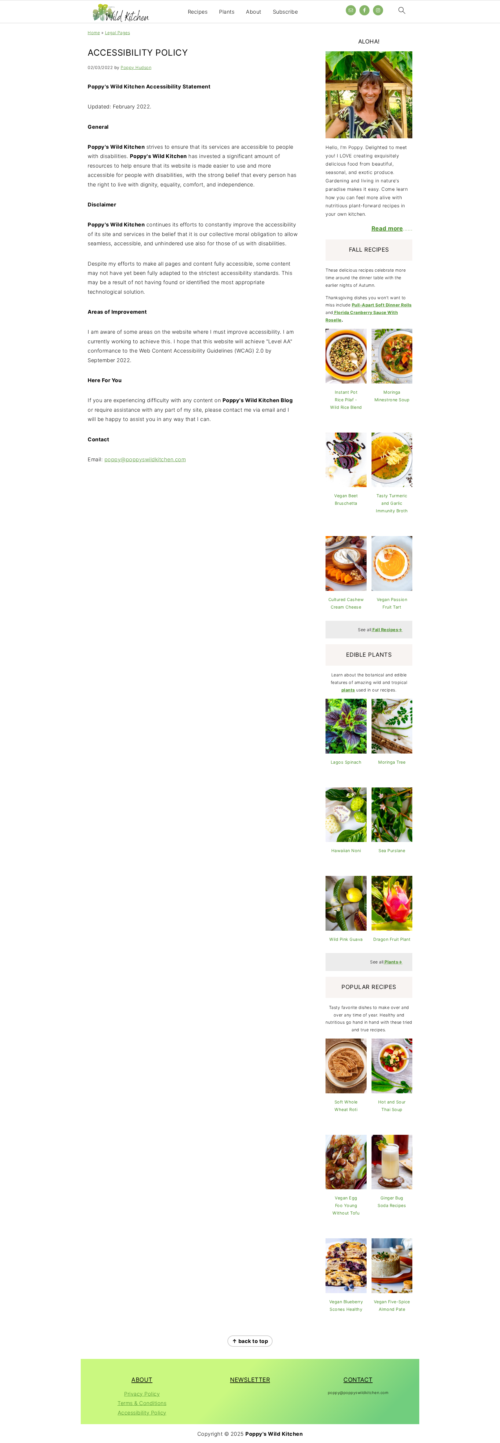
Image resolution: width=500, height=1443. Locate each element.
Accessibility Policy (142, 1413)
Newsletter (250, 1379)
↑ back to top (250, 1341)
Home (94, 32)
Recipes (198, 12)
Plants (226, 12)
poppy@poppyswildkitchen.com (145, 459)
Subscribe (285, 12)
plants (348, 689)
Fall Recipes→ (387, 629)
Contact (358, 1379)
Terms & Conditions (141, 1403)
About (253, 12)
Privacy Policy (142, 1394)
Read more (387, 228)
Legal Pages (117, 32)
